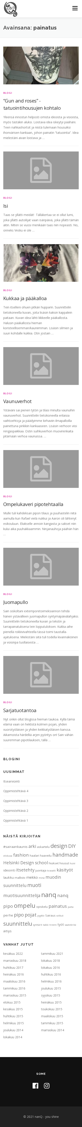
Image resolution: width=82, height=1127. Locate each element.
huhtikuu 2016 (51, 974)
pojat (31, 914)
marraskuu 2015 (14, 995)
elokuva (7, 855)
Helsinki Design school (25, 863)
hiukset (54, 863)
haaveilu (46, 855)
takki (46, 924)
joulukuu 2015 (51, 988)
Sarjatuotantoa (20, 710)
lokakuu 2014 (12, 1037)
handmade (65, 854)
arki (32, 846)
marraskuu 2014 (52, 1030)
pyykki (40, 915)
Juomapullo (15, 602)
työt (61, 924)
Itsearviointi (11, 781)
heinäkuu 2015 (51, 1002)
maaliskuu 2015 (52, 1016)
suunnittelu (17, 923)
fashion (21, 855)
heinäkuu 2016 (13, 974)
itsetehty (25, 870)
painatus (58, 906)
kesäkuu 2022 (13, 953)
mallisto (20, 878)
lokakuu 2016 (50, 967)
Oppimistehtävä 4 (15, 791)
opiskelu (42, 907)
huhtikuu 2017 (13, 967)
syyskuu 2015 (50, 995)
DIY (72, 846)
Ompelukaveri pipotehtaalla (33, 504)
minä (42, 877)
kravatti (51, 870)
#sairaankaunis (15, 846)
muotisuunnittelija (21, 895)
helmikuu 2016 (51, 981)
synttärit (37, 924)
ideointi (9, 870)
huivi (72, 863)
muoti (34, 885)
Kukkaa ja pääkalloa (25, 298)
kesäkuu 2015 (13, 1009)
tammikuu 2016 (14, 988)
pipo (19, 914)
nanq (48, 894)
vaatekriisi (70, 924)
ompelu (24, 905)
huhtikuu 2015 (13, 1016)
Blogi (7, 92)
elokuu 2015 (12, 1002)
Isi (5, 205)
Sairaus (50, 915)
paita (70, 906)
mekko (32, 877)
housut (64, 863)
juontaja (40, 870)
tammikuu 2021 (52, 953)
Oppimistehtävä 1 (15, 820)
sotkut (59, 915)
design (59, 846)
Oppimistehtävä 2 (15, 811)
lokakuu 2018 (50, 960)
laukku (8, 877)
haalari (34, 855)
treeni (53, 924)
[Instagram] (47, 1085)
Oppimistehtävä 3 (15, 801)
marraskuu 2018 (14, 960)
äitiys (7, 931)
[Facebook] (35, 1085)
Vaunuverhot (17, 401)
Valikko (75, 8)
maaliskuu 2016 (14, 981)
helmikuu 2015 (13, 1023)
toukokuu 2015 (51, 1009)
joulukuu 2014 (13, 1030)
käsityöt (65, 870)
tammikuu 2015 (52, 1023)
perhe (8, 915)
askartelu (43, 847)
